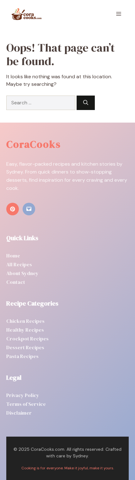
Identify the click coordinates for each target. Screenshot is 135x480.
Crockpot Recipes (27, 338)
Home (13, 255)
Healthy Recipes (25, 329)
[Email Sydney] (29, 209)
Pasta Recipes (22, 356)
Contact (15, 282)
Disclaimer (19, 412)
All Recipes (19, 264)
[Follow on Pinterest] (12, 209)
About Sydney (22, 273)
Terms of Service (26, 403)
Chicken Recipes (25, 320)
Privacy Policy (22, 395)
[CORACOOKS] (26, 14)
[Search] (86, 103)
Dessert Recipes (25, 347)
